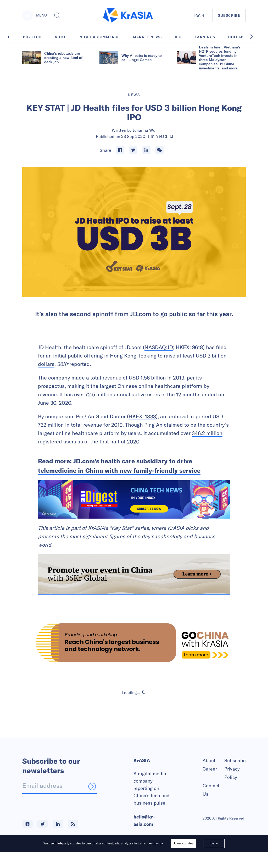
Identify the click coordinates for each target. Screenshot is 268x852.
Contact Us (211, 790)
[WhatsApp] (159, 150)
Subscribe (235, 760)
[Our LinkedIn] (58, 824)
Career (210, 769)
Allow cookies (183, 843)
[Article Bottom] (134, 574)
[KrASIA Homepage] (128, 15)
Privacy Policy (232, 773)
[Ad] (134, 642)
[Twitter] (133, 150)
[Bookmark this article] (171, 136)
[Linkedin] (146, 150)
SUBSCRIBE (229, 15)
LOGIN (199, 16)
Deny (214, 843)
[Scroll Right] (254, 36)
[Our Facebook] (27, 824)
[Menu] (27, 15)
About (209, 760)
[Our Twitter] (42, 824)
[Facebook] (120, 150)
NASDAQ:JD (158, 347)
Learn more (155, 843)
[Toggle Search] (57, 15)
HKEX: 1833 (142, 416)
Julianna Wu (144, 130)
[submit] (92, 786)
